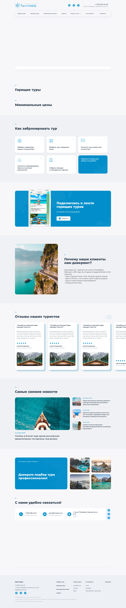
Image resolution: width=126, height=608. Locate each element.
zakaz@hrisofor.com (55, 513)
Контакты (103, 13)
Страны (63, 13)
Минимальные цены (50, 13)
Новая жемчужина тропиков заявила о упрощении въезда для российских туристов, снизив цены (96, 402)
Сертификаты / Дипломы (93, 591)
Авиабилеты (77, 585)
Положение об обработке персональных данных (29, 601)
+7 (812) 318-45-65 (101, 4)
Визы (75, 591)
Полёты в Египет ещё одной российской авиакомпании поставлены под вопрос (37, 437)
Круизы (75, 588)
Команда (88, 588)
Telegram (65, 218)
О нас (87, 585)
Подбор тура (21, 13)
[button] (109, 317)
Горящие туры (34, 13)
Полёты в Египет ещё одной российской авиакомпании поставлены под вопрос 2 (97, 426)
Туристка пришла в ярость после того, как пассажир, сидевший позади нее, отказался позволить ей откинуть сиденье (96, 415)
